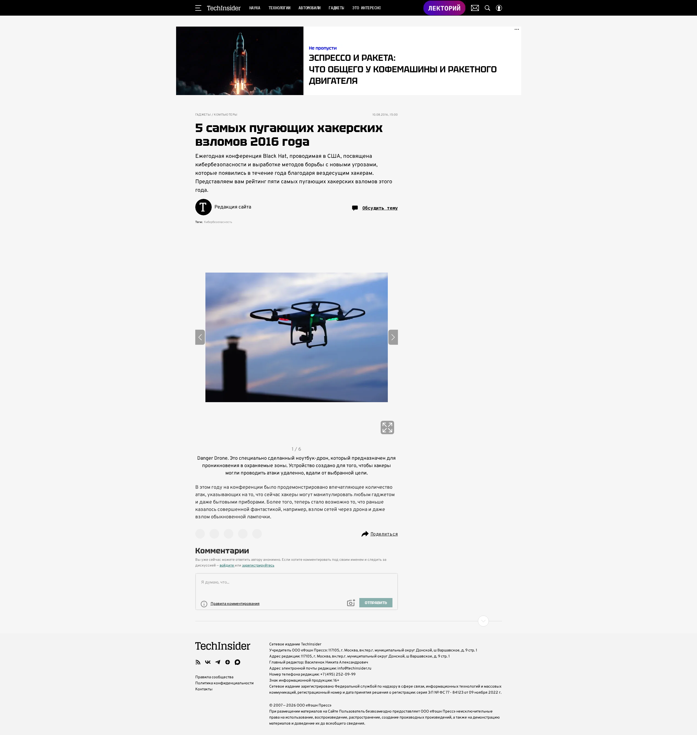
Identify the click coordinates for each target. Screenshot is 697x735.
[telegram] (217, 662)
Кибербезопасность (218, 222)
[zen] (227, 662)
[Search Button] (487, 8)
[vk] (208, 662)
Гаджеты (203, 115)
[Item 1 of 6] (296, 337)
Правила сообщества (214, 677)
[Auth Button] (499, 8)
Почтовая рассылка (475, 8)
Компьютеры (225, 115)
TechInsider (224, 7)
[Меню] (198, 8)
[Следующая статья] (348, 621)
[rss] (198, 662)
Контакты (204, 689)
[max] (237, 662)
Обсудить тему (380, 208)
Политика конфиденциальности (224, 683)
